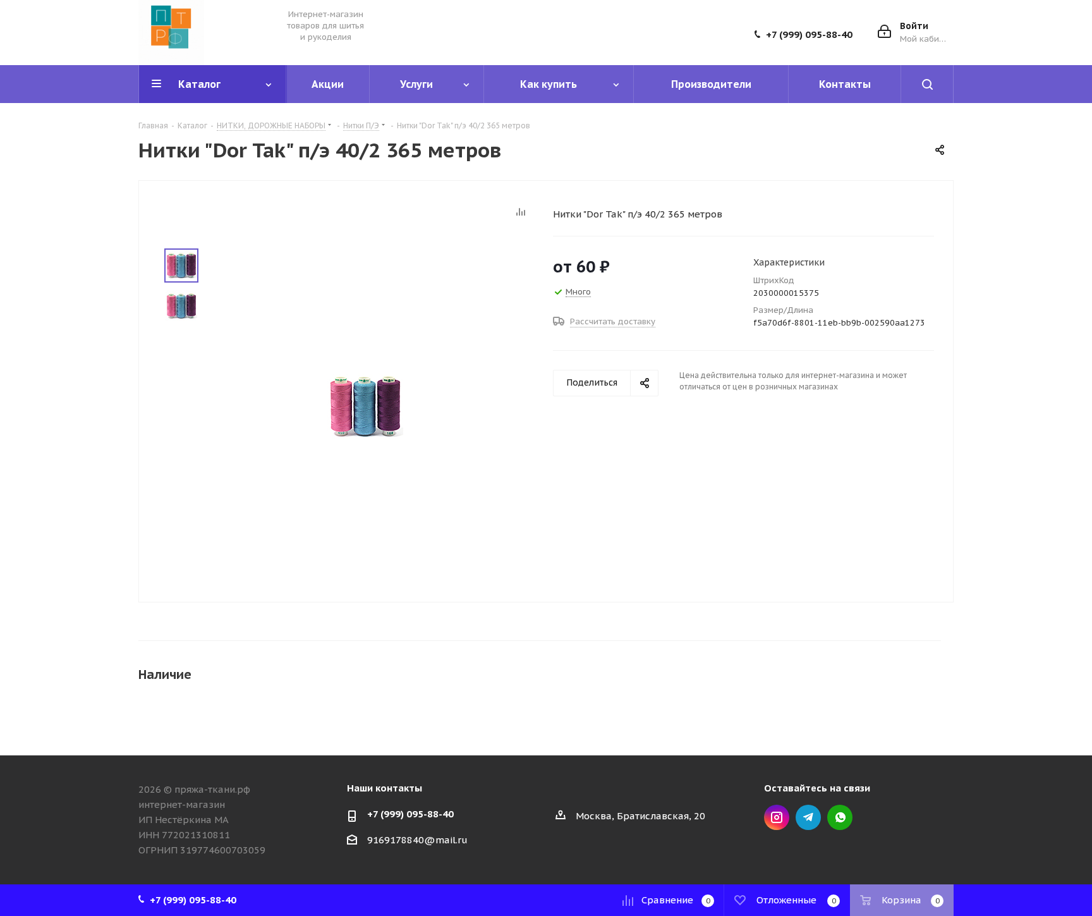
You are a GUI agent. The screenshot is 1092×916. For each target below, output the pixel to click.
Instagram (776, 817)
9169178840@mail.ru (417, 840)
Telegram (808, 817)
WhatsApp (839, 817)
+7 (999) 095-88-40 (809, 34)
